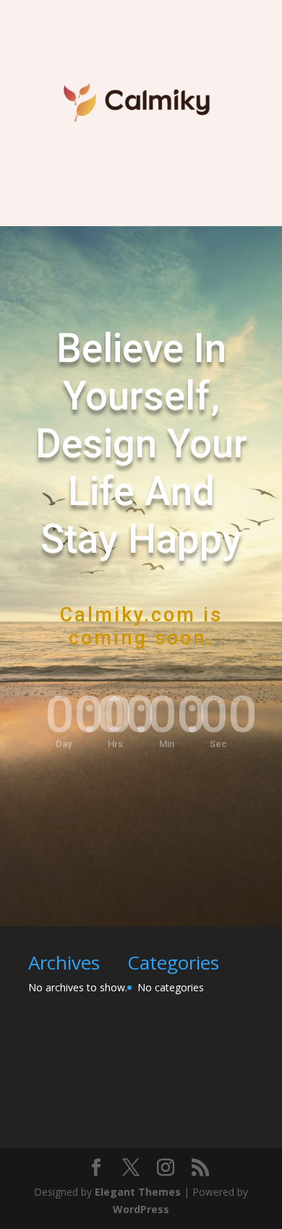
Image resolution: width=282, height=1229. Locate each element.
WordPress (141, 1209)
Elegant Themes (138, 1192)
